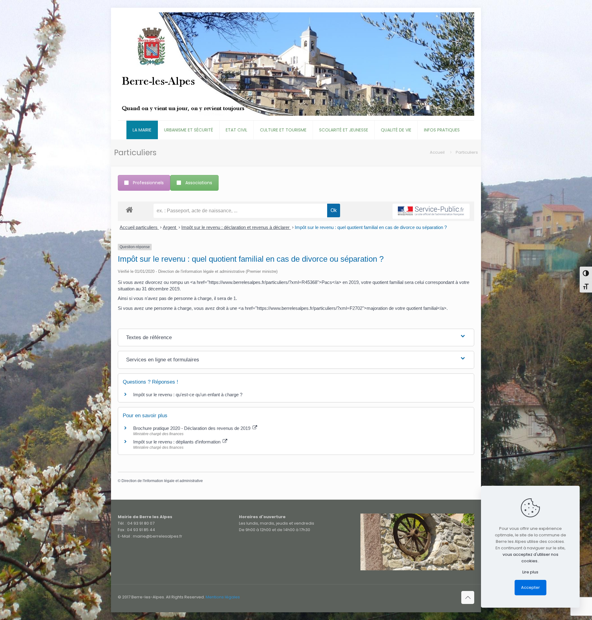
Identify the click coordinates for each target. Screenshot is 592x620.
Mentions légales (223, 597)
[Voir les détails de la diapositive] (417, 542)
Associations (198, 183)
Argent (170, 227)
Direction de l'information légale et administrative (162, 481)
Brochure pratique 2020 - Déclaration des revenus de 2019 (192, 428)
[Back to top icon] (467, 597)
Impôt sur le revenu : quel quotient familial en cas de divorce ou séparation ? (371, 227)
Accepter (530, 587)
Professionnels (148, 183)
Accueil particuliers (139, 227)
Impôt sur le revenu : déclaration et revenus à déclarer (236, 227)
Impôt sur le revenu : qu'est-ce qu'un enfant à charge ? (187, 394)
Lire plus (530, 572)
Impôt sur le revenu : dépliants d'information (177, 441)
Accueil (437, 152)
